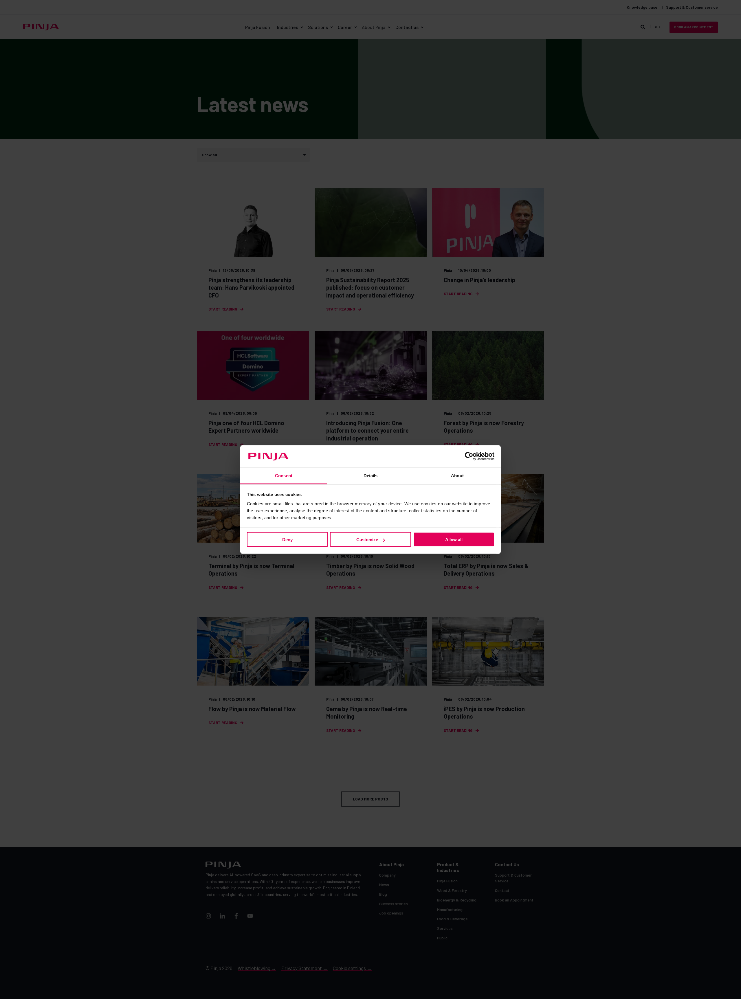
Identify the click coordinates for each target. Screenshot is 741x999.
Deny (287, 539)
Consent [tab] (283, 475)
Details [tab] (371, 475)
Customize (367, 539)
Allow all (454, 539)
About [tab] (457, 475)
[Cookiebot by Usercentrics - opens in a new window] (469, 456)
